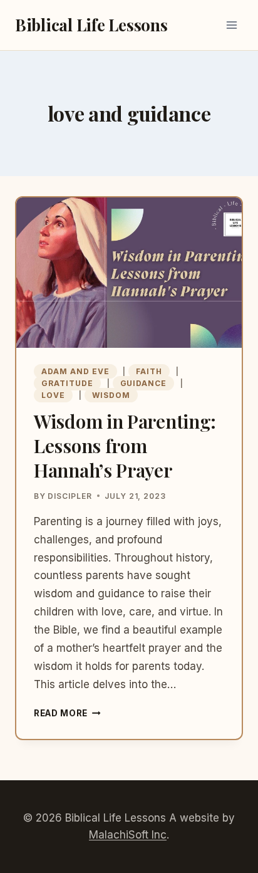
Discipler (70, 496)
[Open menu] (231, 24)
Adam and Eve (75, 371)
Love (53, 395)
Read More (67, 713)
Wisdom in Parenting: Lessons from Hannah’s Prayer (125, 446)
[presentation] (129, 272)
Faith (149, 371)
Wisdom (111, 395)
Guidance (143, 383)
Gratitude (67, 383)
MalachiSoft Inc (128, 835)
